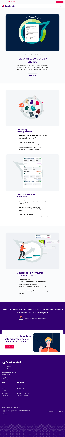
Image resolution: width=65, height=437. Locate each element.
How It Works (5, 391)
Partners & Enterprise (23, 393)
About (3, 388)
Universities (20, 388)
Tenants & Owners (22, 395)
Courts (19, 391)
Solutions (20, 383)
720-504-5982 (11, 2)
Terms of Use (60, 411)
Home (3, 386)
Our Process (5, 393)
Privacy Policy (50, 411)
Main (3, 383)
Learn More (32, 75)
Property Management (23, 386)
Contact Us (60, 2)
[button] (60, 6)
